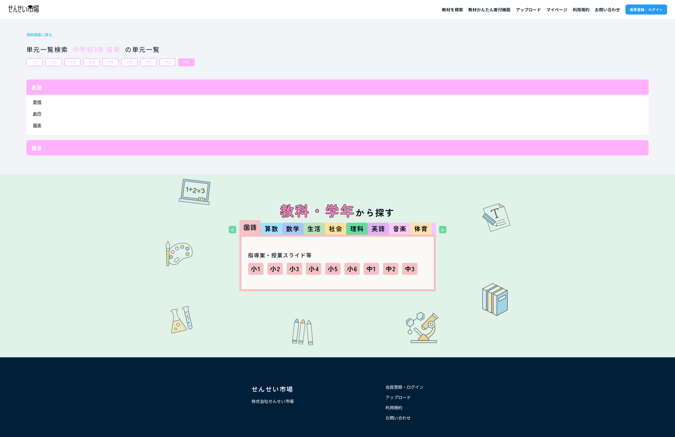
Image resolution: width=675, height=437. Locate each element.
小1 (34, 62)
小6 (129, 62)
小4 (91, 62)
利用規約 (581, 9)
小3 (72, 62)
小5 (110, 62)
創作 (37, 113)
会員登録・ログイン (646, 9)
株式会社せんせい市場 (273, 401)
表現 (37, 87)
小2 (53, 62)
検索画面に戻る (39, 34)
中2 (167, 62)
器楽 (37, 125)
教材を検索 (452, 9)
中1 (148, 62)
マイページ (556, 9)
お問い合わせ (607, 9)
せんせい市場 (272, 388)
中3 (186, 62)
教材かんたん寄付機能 (489, 9)
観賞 (37, 147)
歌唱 (37, 102)
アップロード (528, 9)
